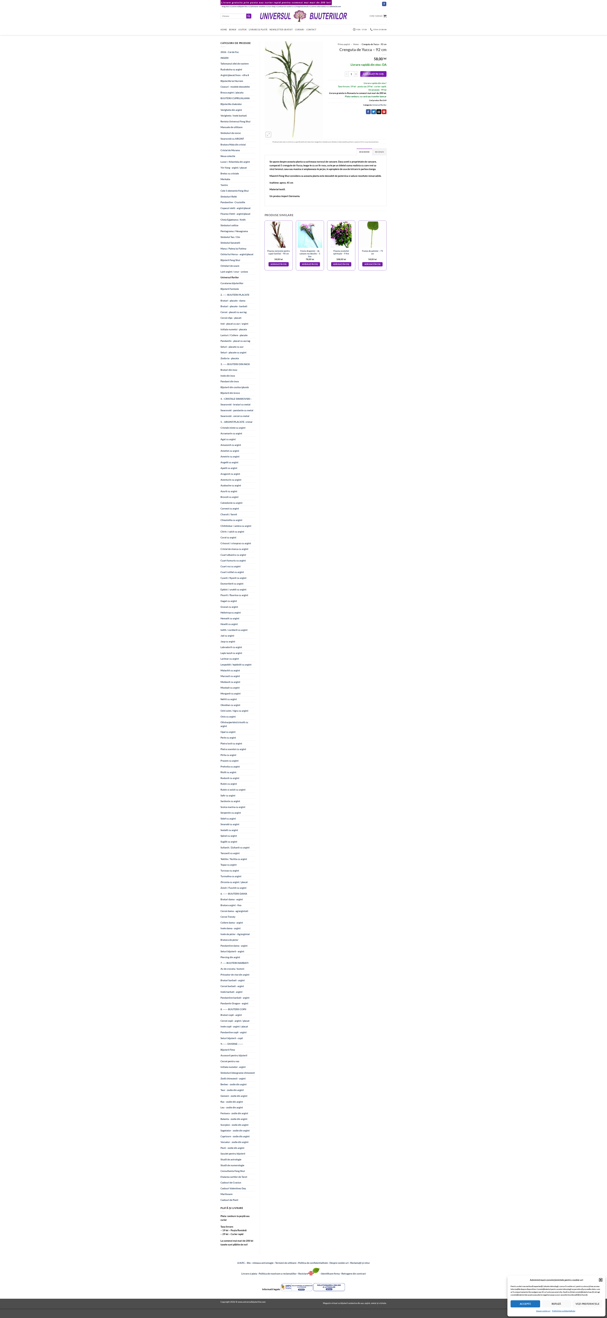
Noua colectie (228, 156)
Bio (249, 1262)
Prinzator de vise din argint (235, 974)
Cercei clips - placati (231, 317)
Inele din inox (228, 375)
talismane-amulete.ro (259, 6)
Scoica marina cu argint (233, 807)
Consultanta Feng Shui (233, 1171)
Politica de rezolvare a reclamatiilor (278, 1273)
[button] (600, 1279)
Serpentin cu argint (231, 812)
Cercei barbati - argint (232, 986)
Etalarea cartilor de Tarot (234, 1176)
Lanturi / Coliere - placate (234, 335)
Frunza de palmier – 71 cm (372, 252)
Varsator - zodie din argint (234, 1142)
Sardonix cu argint (230, 801)
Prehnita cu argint (230, 766)
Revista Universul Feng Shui (235, 121)
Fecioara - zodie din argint (234, 1113)
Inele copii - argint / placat (234, 1026)
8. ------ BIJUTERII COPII (233, 1009)
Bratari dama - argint (232, 899)
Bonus (232, 29)
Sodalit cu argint (229, 830)
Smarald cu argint (230, 824)
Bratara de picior (229, 939)
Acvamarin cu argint (231, 433)
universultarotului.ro (319, 6)
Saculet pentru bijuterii (233, 1153)
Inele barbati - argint (231, 991)
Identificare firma (330, 1273)
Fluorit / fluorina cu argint (234, 595)
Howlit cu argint (229, 624)
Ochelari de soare (230, 265)
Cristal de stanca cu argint (234, 549)
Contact (311, 29)
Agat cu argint (228, 439)
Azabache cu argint (231, 485)
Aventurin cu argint (231, 479)
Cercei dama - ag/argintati (234, 911)
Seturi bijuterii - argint (232, 951)
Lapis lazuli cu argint (231, 653)
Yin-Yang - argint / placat (234, 167)
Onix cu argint (228, 716)
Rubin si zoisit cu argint (233, 789)
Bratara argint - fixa (231, 905)
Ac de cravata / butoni (232, 968)
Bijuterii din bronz (230, 392)
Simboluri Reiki (229, 196)
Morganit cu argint (231, 693)
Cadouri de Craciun (231, 1182)
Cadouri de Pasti (229, 1199)
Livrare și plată (258, 29)
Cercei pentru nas (230, 1061)
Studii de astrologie (231, 1159)
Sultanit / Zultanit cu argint (235, 847)
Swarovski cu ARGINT (232, 138)
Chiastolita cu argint (231, 520)
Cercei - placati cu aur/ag (234, 312)
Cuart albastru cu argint (233, 554)
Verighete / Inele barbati (234, 115)
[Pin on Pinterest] (384, 111)
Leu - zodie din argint (232, 1107)
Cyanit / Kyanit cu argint (233, 577)
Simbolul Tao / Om (230, 237)
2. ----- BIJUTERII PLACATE (235, 294)
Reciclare (303, 1273)
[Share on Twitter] (373, 111)
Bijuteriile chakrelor (231, 104)
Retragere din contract (353, 1273)
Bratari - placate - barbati (234, 306)
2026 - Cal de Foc (230, 52)
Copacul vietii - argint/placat (236, 208)
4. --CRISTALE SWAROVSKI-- (236, 398)
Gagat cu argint (229, 601)
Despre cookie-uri (339, 1262)
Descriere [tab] (364, 152)
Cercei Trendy (228, 916)
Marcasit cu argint (230, 676)
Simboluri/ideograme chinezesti (238, 1072)
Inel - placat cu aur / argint (234, 323)
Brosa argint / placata (232, 92)
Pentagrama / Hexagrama (234, 231)
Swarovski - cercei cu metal (235, 416)
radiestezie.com (335, 6)
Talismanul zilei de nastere (235, 63)
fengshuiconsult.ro (303, 6)
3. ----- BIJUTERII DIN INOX (235, 364)
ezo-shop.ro (272, 6)
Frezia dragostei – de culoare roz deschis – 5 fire (310, 254)
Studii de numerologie (232, 1165)
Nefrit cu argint (229, 699)
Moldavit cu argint (230, 682)
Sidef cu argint (228, 818)
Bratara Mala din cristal (233, 144)
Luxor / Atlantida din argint (235, 161)
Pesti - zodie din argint (232, 1147)
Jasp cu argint (228, 641)
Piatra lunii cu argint (231, 743)
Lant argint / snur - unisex (234, 271)
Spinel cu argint (229, 835)
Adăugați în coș (373, 74)
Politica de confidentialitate (313, 1262)
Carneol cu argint (230, 508)
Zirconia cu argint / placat (234, 882)
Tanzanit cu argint (230, 853)
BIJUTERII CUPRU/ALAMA (235, 98)
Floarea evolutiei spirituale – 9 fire (341, 252)
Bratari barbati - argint (233, 980)
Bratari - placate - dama (233, 300)
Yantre (224, 185)
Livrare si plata (249, 1273)
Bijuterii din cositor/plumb (235, 387)
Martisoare (227, 1194)
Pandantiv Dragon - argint (234, 1003)
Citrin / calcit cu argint (232, 531)
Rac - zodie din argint (232, 1101)
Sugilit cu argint (229, 841)
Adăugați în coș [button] (279, 264)
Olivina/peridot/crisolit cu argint (234, 724)
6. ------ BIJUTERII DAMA (234, 893)
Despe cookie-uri (543, 1311)
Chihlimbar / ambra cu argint (236, 525)
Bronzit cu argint (230, 497)
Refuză (556, 1303)
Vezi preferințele (587, 1303)
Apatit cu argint (229, 468)
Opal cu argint (228, 731)
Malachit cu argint (230, 670)
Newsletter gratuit (281, 29)
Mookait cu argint (230, 687)
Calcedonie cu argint (231, 502)
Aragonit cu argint (230, 473)
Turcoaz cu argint (230, 870)
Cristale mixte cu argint (233, 427)
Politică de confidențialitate (563, 1311)
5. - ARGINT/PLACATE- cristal (236, 421)
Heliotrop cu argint (231, 612)
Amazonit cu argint (231, 444)
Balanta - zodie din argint (234, 1119)
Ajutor (242, 29)
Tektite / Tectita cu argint (234, 859)
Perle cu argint (228, 737)
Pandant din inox (230, 381)
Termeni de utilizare (285, 1262)
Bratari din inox (229, 369)
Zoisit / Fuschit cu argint (233, 887)
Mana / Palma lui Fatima (233, 248)
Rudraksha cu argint (231, 69)
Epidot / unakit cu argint (233, 589)
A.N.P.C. (241, 1262)
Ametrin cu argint (230, 456)
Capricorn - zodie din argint (235, 1136)
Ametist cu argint (230, 450)
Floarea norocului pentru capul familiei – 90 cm (278, 252)
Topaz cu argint (229, 864)
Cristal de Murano (230, 150)
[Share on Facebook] (368, 111)
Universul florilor (230, 277)
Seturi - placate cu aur (232, 346)
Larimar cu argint (230, 658)
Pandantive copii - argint (234, 1032)
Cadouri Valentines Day (233, 1188)
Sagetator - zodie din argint (235, 1130)
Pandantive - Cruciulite (233, 202)
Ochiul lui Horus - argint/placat (237, 254)
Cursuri (299, 29)
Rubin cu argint (229, 783)
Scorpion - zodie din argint (234, 1124)
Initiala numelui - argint (233, 1066)
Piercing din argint (230, 957)
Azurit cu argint (229, 491)
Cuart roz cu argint (231, 566)
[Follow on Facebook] (384, 4)
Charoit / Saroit (229, 514)
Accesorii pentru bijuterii (234, 1055)
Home (224, 29)
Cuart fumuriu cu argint (233, 560)
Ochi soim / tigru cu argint (234, 710)
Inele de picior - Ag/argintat (235, 934)
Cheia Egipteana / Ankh (233, 219)
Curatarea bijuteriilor (232, 283)
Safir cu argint (228, 795)
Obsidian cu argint (230, 705)
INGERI (225, 57)
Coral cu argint (228, 537)
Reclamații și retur (360, 1262)
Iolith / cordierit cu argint (234, 629)
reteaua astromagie (262, 1262)
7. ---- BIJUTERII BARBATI (234, 962)
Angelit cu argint (229, 462)
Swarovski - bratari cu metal (235, 404)
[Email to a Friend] (378, 111)
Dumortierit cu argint (232, 583)
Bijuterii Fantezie (230, 288)
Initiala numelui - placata (234, 329)
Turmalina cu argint (231, 876)
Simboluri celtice (229, 225)
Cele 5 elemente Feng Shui (235, 190)
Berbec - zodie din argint (234, 1084)
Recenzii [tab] (379, 152)
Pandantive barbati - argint (235, 997)
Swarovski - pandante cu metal (237, 410)
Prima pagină (344, 44)
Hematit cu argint (230, 618)
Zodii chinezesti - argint (233, 1078)
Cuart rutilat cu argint (232, 572)
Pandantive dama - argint (234, 945)
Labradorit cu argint (231, 647)
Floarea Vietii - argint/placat (235, 213)
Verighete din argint (231, 109)
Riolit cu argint (228, 772)
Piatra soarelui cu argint (233, 749)
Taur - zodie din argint (232, 1090)
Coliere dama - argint (232, 922)
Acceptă (525, 1303)
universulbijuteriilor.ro (240, 6)
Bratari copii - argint (231, 1014)
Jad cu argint (227, 635)
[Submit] (248, 16)
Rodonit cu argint (230, 778)
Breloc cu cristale (230, 173)
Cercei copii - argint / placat (235, 1020)
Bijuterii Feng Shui (230, 260)
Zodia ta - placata (230, 358)
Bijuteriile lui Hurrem (232, 81)
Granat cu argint (229, 606)
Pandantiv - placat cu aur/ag (235, 340)
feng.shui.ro (226, 6)
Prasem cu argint (230, 760)
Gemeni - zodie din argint (234, 1095)
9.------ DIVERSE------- (232, 1043)
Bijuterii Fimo (228, 1049)
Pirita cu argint (228, 755)
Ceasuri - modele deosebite (235, 86)
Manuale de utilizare (231, 127)
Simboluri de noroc (231, 133)
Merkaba (225, 179)
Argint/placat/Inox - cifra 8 (235, 75)
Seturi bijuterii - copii (232, 1038)
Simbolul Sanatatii (230, 242)
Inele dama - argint (231, 928)
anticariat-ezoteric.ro (286, 6)
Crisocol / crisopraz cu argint (236, 543)
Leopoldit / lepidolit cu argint (236, 664)
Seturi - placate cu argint (233, 352)
